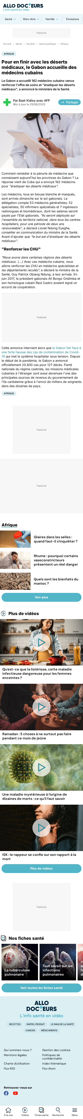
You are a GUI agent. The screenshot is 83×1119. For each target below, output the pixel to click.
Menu (75, 1115)
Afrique (64, 43)
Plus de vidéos (23, 613)
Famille (50, 19)
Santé (8, 19)
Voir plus (41, 597)
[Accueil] (41, 1009)
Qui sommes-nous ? (18, 1050)
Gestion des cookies (56, 1050)
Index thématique (54, 1063)
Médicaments (49, 1030)
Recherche (58, 1115)
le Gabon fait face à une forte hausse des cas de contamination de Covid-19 (41, 352)
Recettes (14, 1024)
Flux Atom (48, 1068)
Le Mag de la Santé (62, 1024)
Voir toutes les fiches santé (41, 988)
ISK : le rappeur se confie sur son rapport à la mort (39, 856)
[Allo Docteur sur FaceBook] (6, 1093)
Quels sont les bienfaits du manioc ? (56, 581)
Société (30, 43)
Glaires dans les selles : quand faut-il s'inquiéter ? (56, 539)
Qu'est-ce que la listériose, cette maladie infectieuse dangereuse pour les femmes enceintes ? (37, 673)
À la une (8, 1115)
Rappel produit (36, 1024)
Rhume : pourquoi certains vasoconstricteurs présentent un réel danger (56, 560)
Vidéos (25, 1115)
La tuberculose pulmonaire (17, 972)
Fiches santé (41, 1115)
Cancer (30, 1030)
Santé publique (47, 43)
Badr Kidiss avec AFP (34, 100)
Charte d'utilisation (17, 1063)
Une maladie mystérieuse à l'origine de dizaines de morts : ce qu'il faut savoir (34, 796)
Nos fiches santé (26, 938)
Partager (72, 102)
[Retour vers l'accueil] (41, 7)
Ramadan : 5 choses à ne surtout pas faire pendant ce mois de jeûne (36, 736)
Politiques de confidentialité (52, 1056)
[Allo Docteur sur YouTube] (15, 1093)
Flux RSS (9, 1068)
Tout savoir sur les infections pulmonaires (58, 970)
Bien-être (29, 19)
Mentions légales (15, 1055)
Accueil (7, 43)
